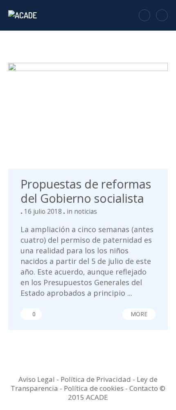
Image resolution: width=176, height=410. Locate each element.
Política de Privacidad (96, 379)
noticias (85, 211)
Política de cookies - (96, 388)
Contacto (143, 388)
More (139, 314)
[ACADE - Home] (23, 15)
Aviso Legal (36, 379)
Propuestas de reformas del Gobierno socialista (85, 191)
